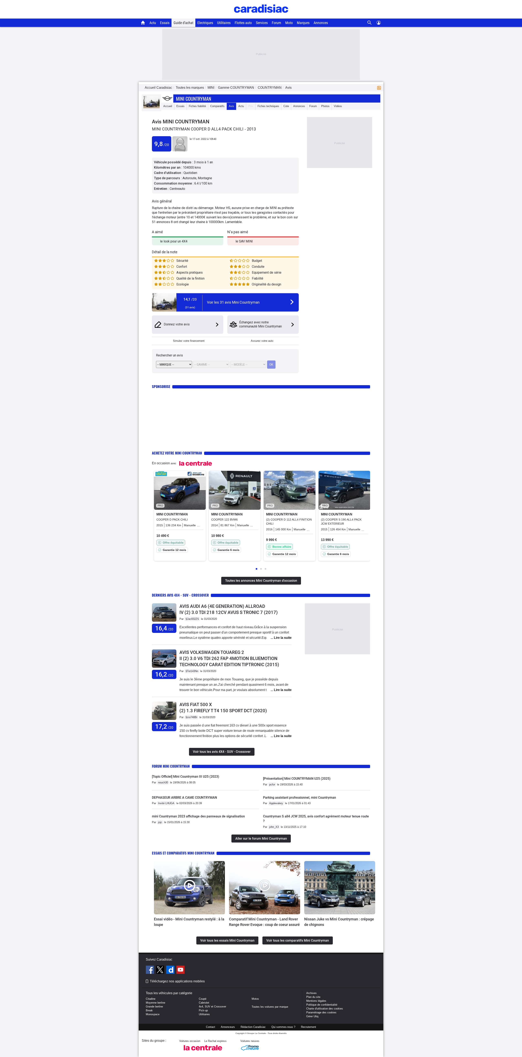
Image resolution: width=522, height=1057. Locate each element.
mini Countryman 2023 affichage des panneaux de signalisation (198, 816)
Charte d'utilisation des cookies (324, 1008)
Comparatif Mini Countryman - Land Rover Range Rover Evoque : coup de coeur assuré (264, 922)
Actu (152, 23)
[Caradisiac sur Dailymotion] (170, 970)
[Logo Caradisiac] (261, 16)
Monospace (152, 1014)
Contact (210, 1026)
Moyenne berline (155, 1002)
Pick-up (203, 1010)
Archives (311, 993)
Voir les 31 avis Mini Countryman (233, 302)
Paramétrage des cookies (321, 1012)
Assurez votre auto (262, 340)
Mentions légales (316, 1000)
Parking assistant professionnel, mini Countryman (299, 797)
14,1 (190, 299)
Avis (231, 106)
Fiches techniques (268, 106)
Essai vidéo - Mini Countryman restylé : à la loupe (189, 922)
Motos (255, 998)
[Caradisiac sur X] (160, 970)
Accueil (167, 106)
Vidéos (338, 106)
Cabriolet (204, 1002)
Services (262, 23)
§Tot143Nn (192, 671)
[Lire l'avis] (164, 621)
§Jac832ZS (192, 618)
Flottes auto (243, 23)
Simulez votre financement (189, 340)
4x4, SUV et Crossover (212, 1006)
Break (149, 1010)
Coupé (202, 998)
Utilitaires (224, 23)
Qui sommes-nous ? (283, 1026)
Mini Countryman (193, 98)
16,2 (164, 674)
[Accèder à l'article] (189, 887)
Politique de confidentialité (321, 1004)
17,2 (164, 726)
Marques (303, 23)
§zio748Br (191, 717)
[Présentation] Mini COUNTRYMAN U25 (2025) (297, 779)
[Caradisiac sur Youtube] (180, 970)
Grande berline (154, 1006)
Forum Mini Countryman (171, 766)
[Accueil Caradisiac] (143, 23)
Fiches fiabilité (197, 106)
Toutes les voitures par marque (270, 1006)
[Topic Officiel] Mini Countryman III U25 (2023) (185, 776)
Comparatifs (217, 106)
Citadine (150, 998)
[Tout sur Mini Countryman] (151, 107)
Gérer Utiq (312, 1016)
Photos (325, 106)
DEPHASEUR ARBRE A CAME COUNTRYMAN (184, 797)
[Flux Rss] (379, 87)
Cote (286, 106)
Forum (276, 23)
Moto (289, 23)
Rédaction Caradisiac (253, 1026)
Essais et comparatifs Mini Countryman (183, 853)
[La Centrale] (202, 1051)
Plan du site (313, 996)
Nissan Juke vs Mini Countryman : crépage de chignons (339, 922)
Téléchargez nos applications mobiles (177, 981)
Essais (164, 23)
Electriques (205, 23)
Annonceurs (228, 1026)
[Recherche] (369, 23)
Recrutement (308, 1026)
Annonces (321, 23)
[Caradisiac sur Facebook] (150, 970)
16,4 (164, 628)
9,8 (161, 143)
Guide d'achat (183, 23)
